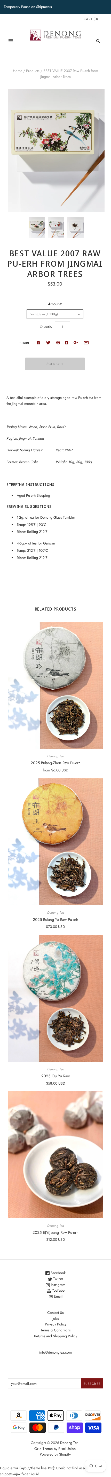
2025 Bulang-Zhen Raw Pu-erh (56, 763)
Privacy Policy (55, 1324)
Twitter (57, 1278)
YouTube (58, 1290)
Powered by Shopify (55, 1454)
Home (17, 70)
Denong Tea (55, 756)
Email (57, 1296)
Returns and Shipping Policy (55, 1336)
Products (32, 70)
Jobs (55, 1318)
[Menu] (11, 41)
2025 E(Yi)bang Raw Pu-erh (55, 1232)
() (91, 19)
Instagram (58, 1284)
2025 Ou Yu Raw (55, 1076)
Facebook (58, 1272)
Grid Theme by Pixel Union (55, 1448)
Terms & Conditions (56, 1330)
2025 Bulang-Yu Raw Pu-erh (55, 919)
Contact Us (55, 1312)
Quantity (46, 326)
